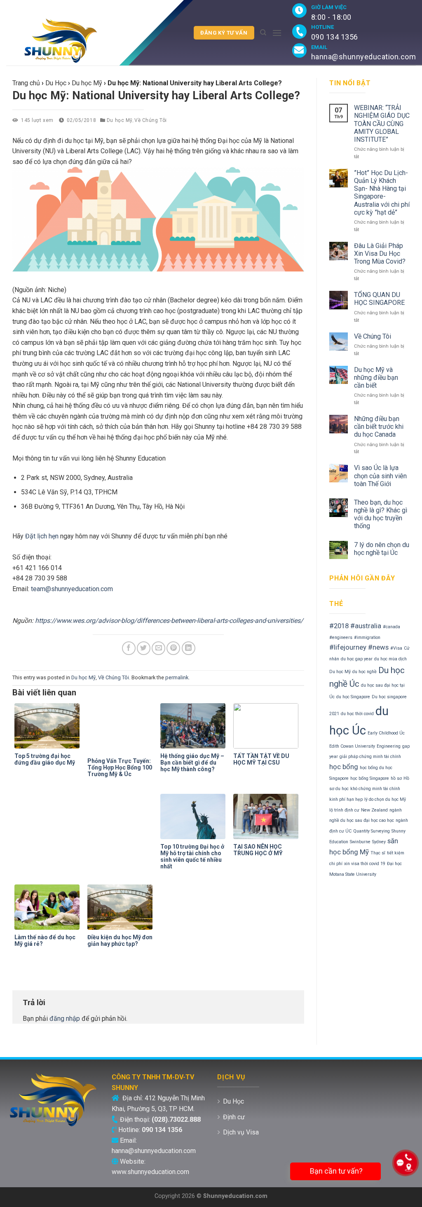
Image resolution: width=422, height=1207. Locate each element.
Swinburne (360, 841)
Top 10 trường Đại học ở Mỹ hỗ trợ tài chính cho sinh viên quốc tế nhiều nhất (192, 856)
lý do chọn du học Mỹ (385, 799)
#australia (365, 626)
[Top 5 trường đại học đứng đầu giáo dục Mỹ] (48, 726)
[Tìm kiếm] (263, 32)
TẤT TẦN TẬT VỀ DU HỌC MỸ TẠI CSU (261, 759)
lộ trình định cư (344, 810)
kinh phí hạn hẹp (346, 799)
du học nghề (364, 671)
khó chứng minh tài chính (375, 788)
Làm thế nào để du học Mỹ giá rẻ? (44, 940)
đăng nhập (64, 1018)
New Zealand (374, 810)
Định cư (234, 1117)
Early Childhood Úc (386, 733)
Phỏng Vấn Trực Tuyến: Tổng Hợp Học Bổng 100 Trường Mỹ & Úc (119, 767)
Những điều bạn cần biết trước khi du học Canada (378, 426)
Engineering (389, 746)
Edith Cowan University (352, 746)
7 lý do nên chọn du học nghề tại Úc (381, 549)
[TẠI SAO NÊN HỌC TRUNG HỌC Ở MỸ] (267, 816)
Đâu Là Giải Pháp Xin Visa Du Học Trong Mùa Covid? (380, 253)
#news (378, 647)
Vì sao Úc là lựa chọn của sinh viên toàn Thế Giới (380, 475)
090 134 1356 (334, 37)
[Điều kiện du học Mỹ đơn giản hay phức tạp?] (121, 907)
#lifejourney (347, 647)
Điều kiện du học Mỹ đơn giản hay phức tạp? (119, 940)
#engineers (340, 637)
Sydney (379, 841)
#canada (391, 626)
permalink (176, 677)
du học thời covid (357, 713)
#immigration (367, 637)
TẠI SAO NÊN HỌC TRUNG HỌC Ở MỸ (258, 849)
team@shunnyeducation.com (72, 589)
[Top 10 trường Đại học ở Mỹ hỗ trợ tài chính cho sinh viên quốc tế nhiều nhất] (194, 816)
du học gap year (357, 659)
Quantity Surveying (371, 831)
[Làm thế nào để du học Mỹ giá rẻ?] (48, 907)
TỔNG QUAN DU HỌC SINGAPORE (379, 298)
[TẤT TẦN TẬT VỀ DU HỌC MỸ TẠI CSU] (267, 726)
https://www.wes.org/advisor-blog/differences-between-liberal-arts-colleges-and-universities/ (169, 621)
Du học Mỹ (120, 120)
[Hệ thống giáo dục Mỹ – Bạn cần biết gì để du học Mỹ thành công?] (194, 726)
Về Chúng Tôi (150, 120)
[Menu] (277, 33)
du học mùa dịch (390, 659)
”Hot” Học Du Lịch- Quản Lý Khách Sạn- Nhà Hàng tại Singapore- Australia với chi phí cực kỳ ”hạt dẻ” (382, 192)
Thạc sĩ (377, 853)
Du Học (233, 1101)
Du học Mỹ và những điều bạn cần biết (376, 377)
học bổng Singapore (369, 778)
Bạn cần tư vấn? (335, 1171)
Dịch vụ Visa (241, 1132)
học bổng (343, 767)
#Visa (396, 648)
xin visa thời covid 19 (364, 863)
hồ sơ (396, 778)
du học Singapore (353, 696)
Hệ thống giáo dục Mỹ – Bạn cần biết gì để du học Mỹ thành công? (192, 762)
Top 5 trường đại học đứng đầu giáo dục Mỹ (44, 759)
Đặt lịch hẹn (42, 536)
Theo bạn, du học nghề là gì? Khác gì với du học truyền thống (380, 514)
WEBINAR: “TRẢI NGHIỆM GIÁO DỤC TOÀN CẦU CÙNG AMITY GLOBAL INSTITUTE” (382, 123)
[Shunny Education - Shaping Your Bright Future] (62, 40)
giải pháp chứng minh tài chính (370, 756)
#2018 (339, 626)
